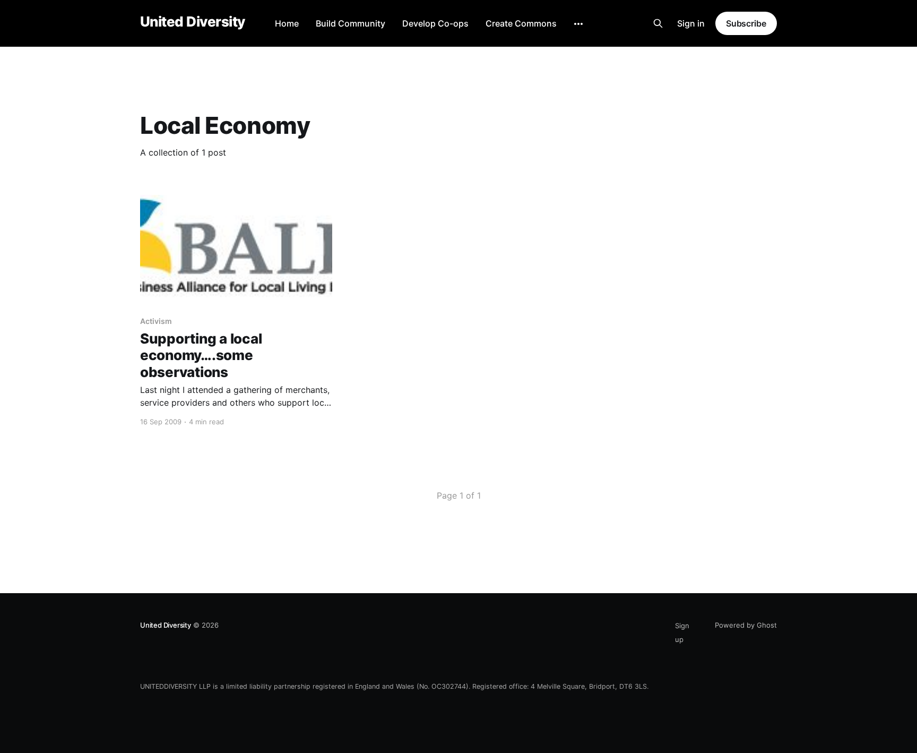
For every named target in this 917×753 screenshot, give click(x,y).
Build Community (350, 23)
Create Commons (521, 23)
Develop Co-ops (435, 23)
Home (287, 23)
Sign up (682, 632)
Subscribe (746, 23)
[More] (578, 24)
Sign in (691, 23)
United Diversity (192, 22)
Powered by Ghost (746, 625)
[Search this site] (658, 23)
